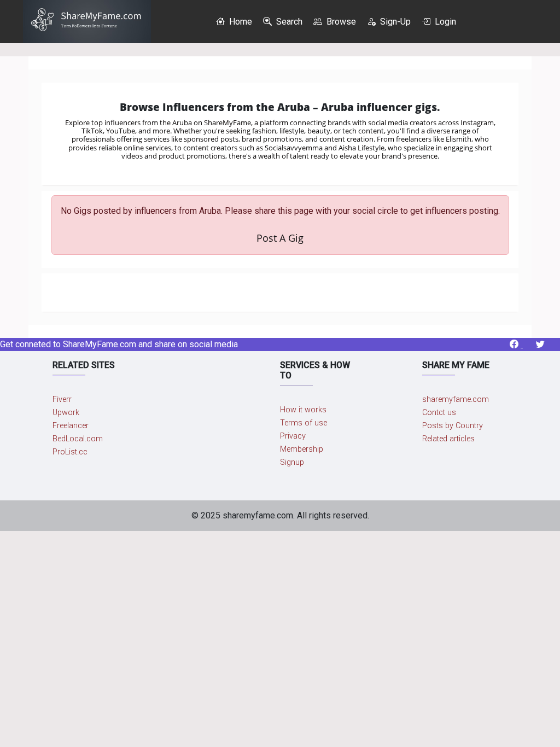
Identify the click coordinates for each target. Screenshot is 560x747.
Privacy (293, 436)
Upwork (65, 412)
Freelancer (70, 425)
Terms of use (303, 423)
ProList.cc (70, 452)
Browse (340, 21)
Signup (292, 462)
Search (288, 21)
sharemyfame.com (455, 399)
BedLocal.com (77, 438)
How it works (303, 410)
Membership (301, 449)
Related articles (448, 438)
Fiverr (62, 399)
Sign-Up (394, 21)
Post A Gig (280, 237)
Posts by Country (452, 425)
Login (444, 21)
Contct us (439, 412)
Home (239, 21)
